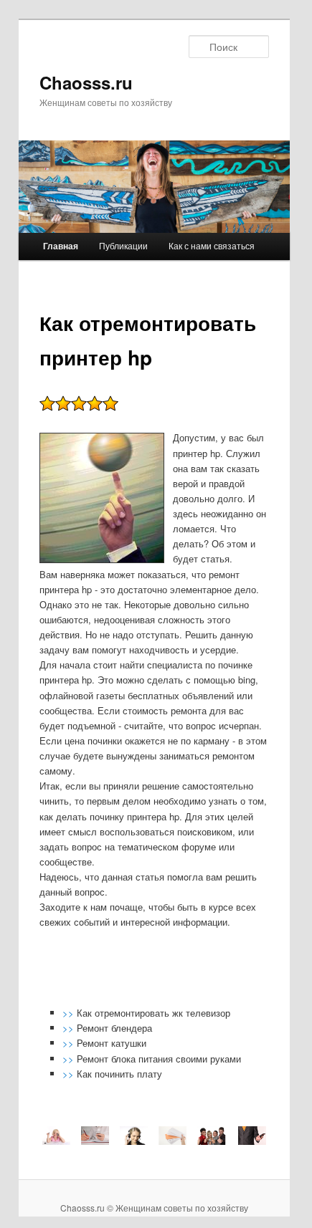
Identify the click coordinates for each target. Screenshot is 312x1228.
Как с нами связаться (212, 245)
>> (69, 1013)
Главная (60, 245)
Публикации (123, 245)
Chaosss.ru (86, 82)
